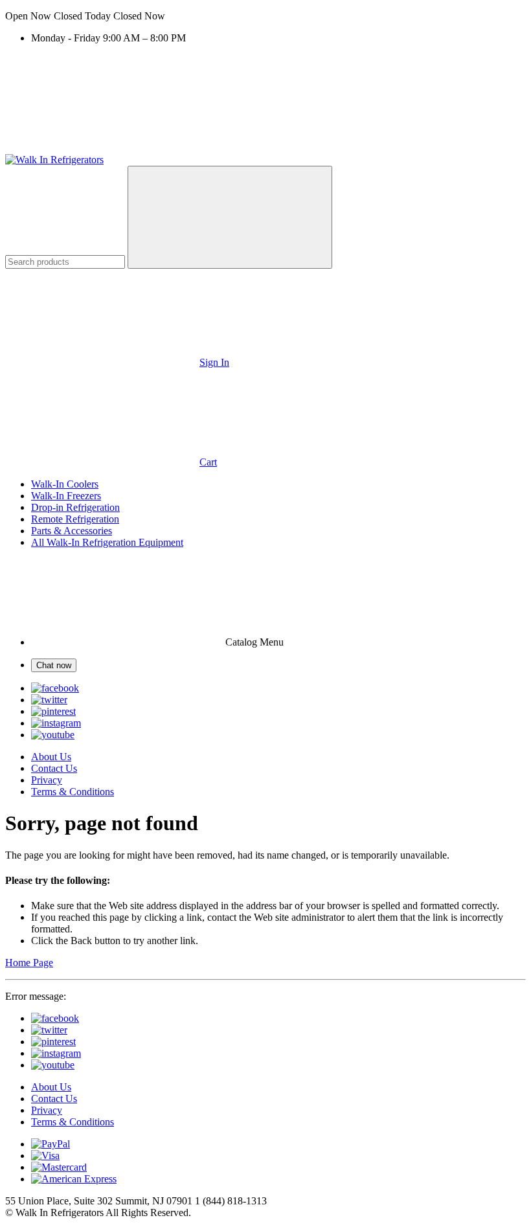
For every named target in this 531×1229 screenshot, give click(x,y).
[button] (265, 16)
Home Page (29, 962)
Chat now (53, 665)
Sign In (214, 362)
